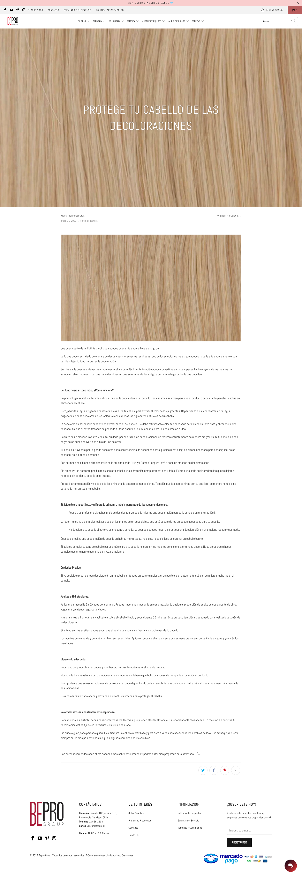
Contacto (53, 10)
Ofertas (196, 21)
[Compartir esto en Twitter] (202, 770)
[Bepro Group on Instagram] (23, 10)
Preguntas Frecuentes (139, 820)
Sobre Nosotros (136, 813)
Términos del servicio (77, 10)
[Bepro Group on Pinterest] (17, 10)
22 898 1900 (96, 821)
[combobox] (279, 21)
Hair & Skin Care (177, 21)
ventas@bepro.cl (96, 826)
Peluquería (114, 21)
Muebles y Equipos (152, 21)
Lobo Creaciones (124, 855)
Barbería (97, 21)
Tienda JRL (133, 835)
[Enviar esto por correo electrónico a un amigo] (235, 770)
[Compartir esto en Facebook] (213, 770)
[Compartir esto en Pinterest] (224, 770)
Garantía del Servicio (188, 820)
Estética (131, 21)
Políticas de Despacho (189, 813)
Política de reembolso (110, 10)
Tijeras (82, 21)
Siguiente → (235, 215)
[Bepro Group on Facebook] (5, 10)
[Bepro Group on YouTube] (11, 10)
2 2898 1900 (35, 10)
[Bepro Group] (13, 21)
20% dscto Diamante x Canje (148, 3)
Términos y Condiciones (190, 827)
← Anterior (220, 215)
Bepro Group (45, 855)
